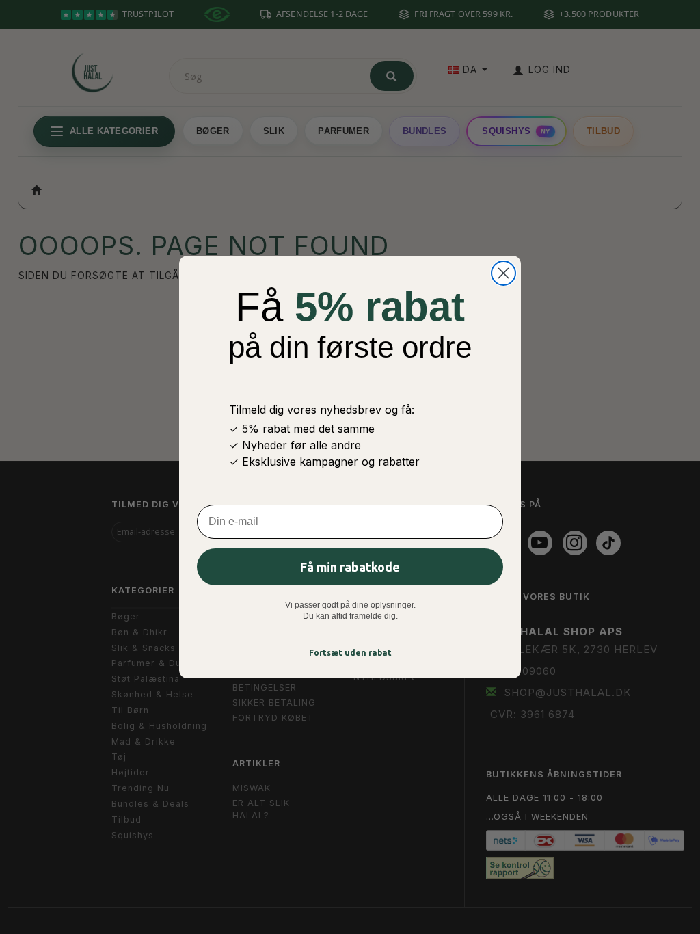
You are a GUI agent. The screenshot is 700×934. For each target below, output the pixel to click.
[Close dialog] (503, 273)
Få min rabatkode (350, 567)
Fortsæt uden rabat (350, 652)
